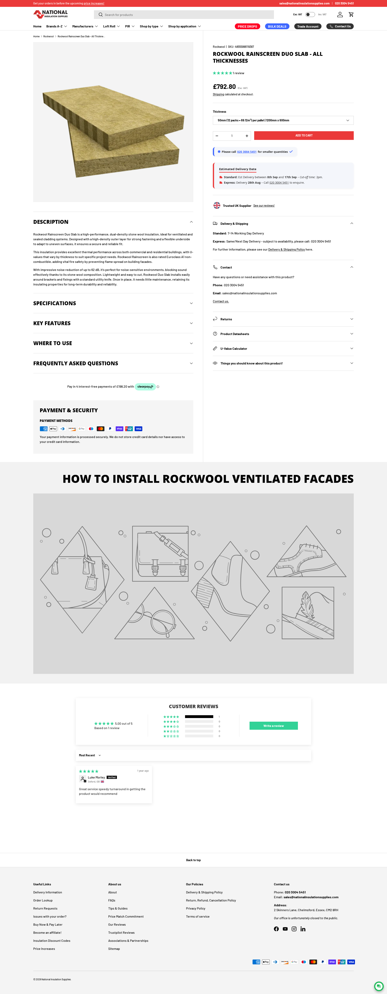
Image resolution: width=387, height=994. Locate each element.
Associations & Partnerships (128, 940)
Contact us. (221, 301)
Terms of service (198, 916)
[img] (88, 771)
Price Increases (44, 948)
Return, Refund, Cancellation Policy (211, 900)
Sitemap (114, 948)
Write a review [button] (273, 726)
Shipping (218, 94)
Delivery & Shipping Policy (286, 249)
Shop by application (182, 26)
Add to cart (304, 135)
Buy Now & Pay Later (47, 924)
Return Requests (45, 908)
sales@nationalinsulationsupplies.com (304, 3)
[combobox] (184, 14)
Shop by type (149, 26)
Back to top (193, 860)
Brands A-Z (54, 26)
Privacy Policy (195, 908)
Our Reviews (117, 924)
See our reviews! (264, 205)
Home (37, 26)
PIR (127, 26)
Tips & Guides (118, 908)
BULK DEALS (277, 26)
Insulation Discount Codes (51, 940)
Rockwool (48, 36)
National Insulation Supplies (56, 979)
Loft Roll (109, 26)
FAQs (111, 900)
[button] (351, 14)
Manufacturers (82, 26)
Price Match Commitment (126, 916)
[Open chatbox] (379, 986)
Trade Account (307, 26)
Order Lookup (43, 900)
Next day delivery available (50, 3)
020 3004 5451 (344, 3)
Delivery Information (47, 892)
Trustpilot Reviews (121, 932)
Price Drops (247, 26)
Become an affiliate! (47, 932)
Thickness (219, 111)
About (112, 892)
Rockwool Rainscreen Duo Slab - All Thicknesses (82, 36)
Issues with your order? (50, 916)
